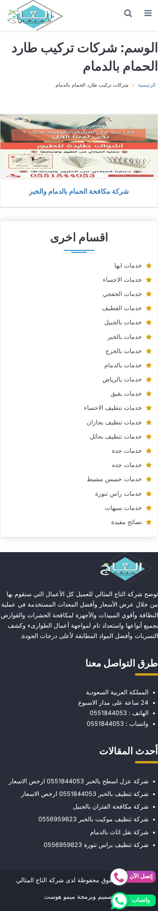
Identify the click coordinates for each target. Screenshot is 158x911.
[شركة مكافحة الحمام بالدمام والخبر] (79, 146)
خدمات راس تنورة (118, 493)
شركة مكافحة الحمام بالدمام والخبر (79, 191)
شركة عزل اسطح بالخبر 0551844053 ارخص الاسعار (78, 781)
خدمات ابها (128, 265)
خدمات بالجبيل (123, 322)
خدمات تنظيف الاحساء (113, 407)
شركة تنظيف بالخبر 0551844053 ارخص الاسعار (84, 794)
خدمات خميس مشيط (114, 479)
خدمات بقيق (126, 393)
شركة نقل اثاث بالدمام (119, 832)
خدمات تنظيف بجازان (114, 422)
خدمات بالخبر (124, 336)
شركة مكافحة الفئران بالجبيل (110, 806)
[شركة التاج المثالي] (34, 15)
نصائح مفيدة (126, 522)
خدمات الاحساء (122, 279)
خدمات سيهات (123, 507)
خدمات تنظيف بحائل (116, 436)
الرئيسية (147, 85)
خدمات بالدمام (123, 365)
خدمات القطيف (122, 308)
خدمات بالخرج (123, 351)
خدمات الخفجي (122, 294)
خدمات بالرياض (122, 379)
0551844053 (108, 713)
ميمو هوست (59, 896)
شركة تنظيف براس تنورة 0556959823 (96, 845)
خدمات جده (127, 465)
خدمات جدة (127, 450)
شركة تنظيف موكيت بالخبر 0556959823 (93, 819)
